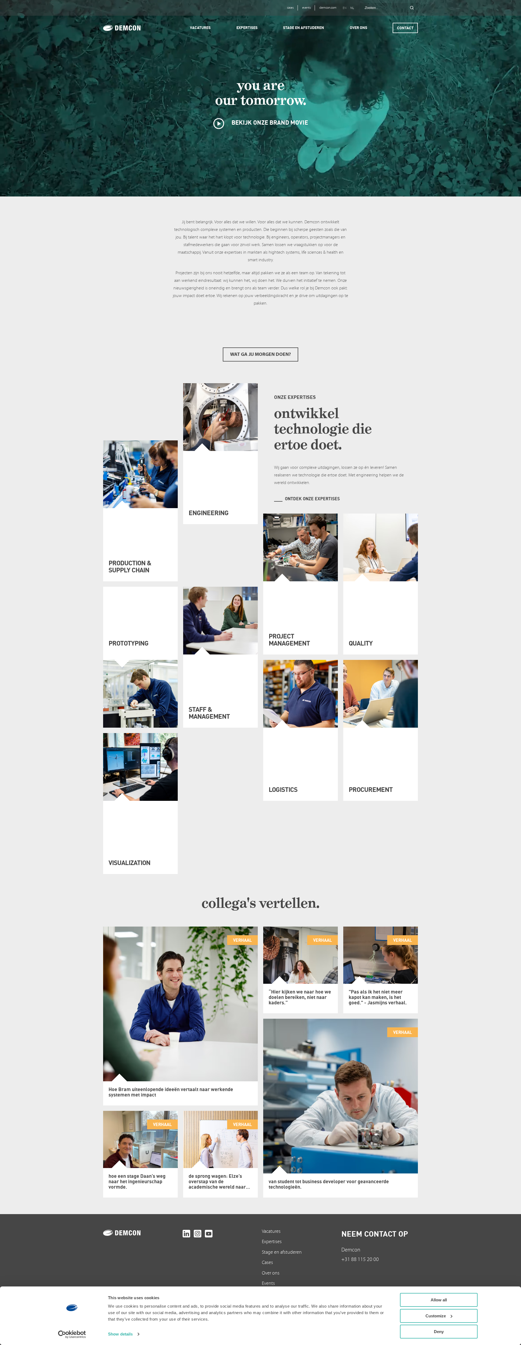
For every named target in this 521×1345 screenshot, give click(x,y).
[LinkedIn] (186, 1233)
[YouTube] (208, 1233)
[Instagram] (197, 1233)
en (345, 8)
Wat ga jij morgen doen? (260, 354)
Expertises (272, 1241)
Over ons (270, 1273)
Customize (435, 1316)
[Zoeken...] (411, 8)
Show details (120, 1334)
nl (352, 8)
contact (405, 27)
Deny (439, 1331)
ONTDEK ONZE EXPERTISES (312, 498)
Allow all (439, 1300)
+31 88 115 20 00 (360, 1259)
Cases (267, 1262)
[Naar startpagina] (141, 1233)
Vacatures (271, 1231)
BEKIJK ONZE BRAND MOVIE (269, 122)
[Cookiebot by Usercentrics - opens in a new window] (72, 1334)
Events (268, 1283)
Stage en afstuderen (282, 1252)
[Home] (129, 28)
